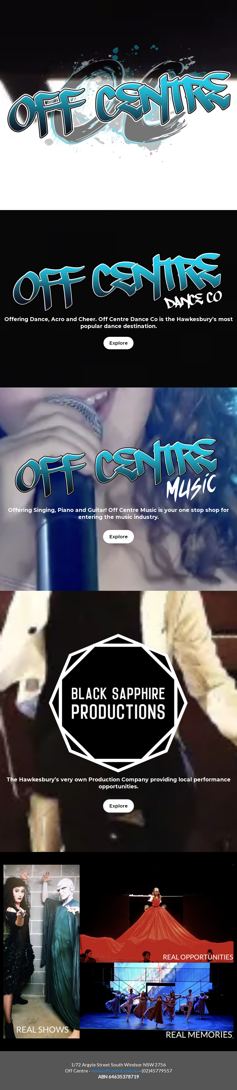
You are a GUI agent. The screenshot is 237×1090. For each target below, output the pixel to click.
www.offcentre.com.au (114, 1070)
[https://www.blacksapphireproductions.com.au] (118, 703)
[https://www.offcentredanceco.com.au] (118, 282)
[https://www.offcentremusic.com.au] (118, 468)
